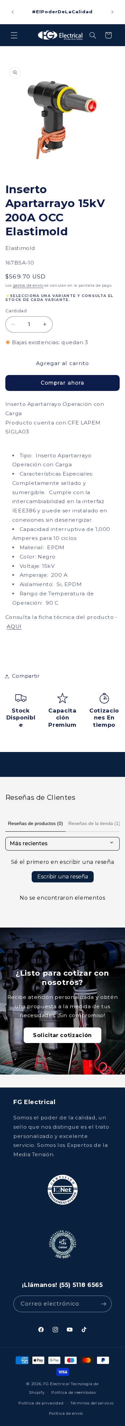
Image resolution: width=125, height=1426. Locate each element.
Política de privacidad (40, 1403)
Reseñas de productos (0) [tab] (35, 823)
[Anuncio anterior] (12, 12)
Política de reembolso (73, 1392)
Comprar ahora (62, 383)
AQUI (14, 626)
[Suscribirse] (103, 1304)
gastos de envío (28, 285)
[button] (14, 35)
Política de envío (66, 1413)
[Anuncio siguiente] (112, 12)
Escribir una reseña (62, 876)
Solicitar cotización (62, 1035)
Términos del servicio (91, 1403)
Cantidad (16, 310)
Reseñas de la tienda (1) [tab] (94, 823)
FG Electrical (56, 1384)
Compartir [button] (26, 676)
